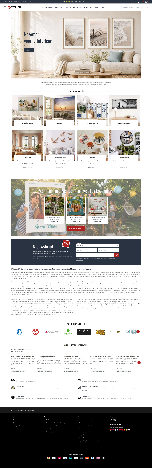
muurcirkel (122, 276)
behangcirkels (49, 276)
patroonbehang (52, 302)
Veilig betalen (86, 396)
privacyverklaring (80, 260)
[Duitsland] (111, 430)
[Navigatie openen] (4, 7)
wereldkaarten (61, 302)
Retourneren (83, 429)
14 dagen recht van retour (90, 379)
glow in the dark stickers (75, 288)
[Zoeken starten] (141, 7)
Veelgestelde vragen (19, 426)
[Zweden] (127, 430)
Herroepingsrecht (29, 410)
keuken (71, 300)
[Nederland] (117, 430)
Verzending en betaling (86, 426)
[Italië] (115, 430)
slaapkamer (93, 276)
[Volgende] (138, 331)
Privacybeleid (19, 410)
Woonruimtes (18, 2)
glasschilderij (104, 300)
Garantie (81, 438)
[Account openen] (138, 2)
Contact (15, 420)
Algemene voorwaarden (86, 420)
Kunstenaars (27, 2)
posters (61, 274)
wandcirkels (67, 274)
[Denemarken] (120, 430)
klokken (28, 304)
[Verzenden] (116, 255)
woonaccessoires (36, 274)
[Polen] (129, 430)
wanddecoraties (24, 274)
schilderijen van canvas (79, 274)
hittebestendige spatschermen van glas (49, 300)
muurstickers (116, 274)
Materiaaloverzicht (52, 426)
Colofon (13, 410)
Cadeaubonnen (51, 420)
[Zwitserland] (122, 430)
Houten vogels (118, 282)
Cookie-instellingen (85, 444)
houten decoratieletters (29, 284)
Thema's (6, 2)
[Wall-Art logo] (14, 7)
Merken (11, 2)
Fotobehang (82, 286)
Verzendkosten (21, 379)
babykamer (102, 288)
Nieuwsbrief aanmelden (53, 429)
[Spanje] (124, 430)
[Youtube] (114, 420)
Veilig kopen (20, 387)
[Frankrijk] (113, 430)
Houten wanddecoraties (104, 274)
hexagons (59, 304)
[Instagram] (111, 420)
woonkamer (74, 276)
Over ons (16, 423)
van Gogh (28, 288)
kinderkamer (93, 288)
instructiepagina (66, 310)
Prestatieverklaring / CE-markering (89, 441)
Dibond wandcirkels (44, 284)
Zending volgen (51, 432)
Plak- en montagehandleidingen (56, 423)
